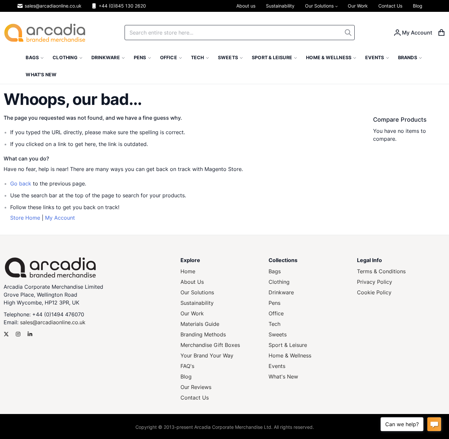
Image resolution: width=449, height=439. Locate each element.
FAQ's (187, 366)
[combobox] (240, 32)
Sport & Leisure (288, 345)
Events (277, 366)
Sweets (278, 334)
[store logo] (45, 32)
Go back (20, 183)
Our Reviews (195, 387)
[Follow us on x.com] (6, 334)
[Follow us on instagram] (18, 334)
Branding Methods (203, 334)
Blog (186, 376)
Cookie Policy (374, 292)
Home (187, 271)
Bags (275, 271)
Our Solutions (197, 292)
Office (276, 313)
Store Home (25, 217)
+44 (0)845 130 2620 (122, 6)
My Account (60, 217)
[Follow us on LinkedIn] (30, 334)
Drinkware (281, 292)
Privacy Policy (374, 282)
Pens (274, 303)
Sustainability (197, 303)
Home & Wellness (290, 355)
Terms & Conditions (381, 271)
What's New (283, 376)
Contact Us (194, 397)
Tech (274, 324)
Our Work (192, 313)
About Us (192, 282)
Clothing (279, 282)
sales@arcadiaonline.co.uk (53, 6)
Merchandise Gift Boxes (210, 345)
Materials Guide (199, 324)
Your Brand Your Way (206, 355)
